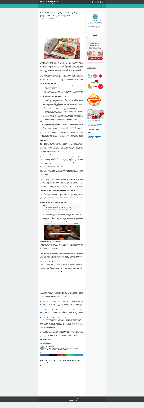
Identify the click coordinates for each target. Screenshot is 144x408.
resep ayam (59, 67)
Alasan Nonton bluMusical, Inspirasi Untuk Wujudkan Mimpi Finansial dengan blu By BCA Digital (95, 136)
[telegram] (78, 355)
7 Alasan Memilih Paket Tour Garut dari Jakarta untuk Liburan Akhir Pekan (57, 207)
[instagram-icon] (98, 2)
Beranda (42, 5)
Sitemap (76, 398)
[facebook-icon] (93, 2)
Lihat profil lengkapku (95, 30)
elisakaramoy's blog (49, 1)
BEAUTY (69, 5)
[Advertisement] (61, 28)
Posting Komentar (50, 18)
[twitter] (53, 355)
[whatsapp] (70, 355)
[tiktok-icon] (103, 2)
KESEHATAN (64, 5)
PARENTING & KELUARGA (55, 5)
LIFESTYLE (48, 5)
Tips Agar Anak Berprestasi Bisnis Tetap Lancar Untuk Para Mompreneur (95, 126)
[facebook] (44, 355)
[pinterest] (61, 355)
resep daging (47, 312)
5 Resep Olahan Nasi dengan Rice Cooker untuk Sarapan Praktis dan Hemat (57, 209)
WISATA (74, 5)
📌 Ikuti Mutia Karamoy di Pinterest (95, 58)
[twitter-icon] (95, 2)
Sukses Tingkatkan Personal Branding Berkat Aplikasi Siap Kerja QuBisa (95, 131)
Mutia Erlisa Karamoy (95, 20)
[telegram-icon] (100, 2)
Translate (96, 39)
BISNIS (78, 5)
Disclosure (72, 398)
